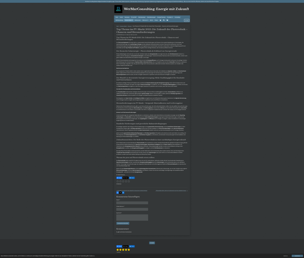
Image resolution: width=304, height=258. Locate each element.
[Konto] (160, 20)
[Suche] (163, 20)
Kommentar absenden (122, 223)
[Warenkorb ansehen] (167, 20)
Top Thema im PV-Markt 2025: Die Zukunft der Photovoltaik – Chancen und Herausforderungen (155, 26)
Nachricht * (119, 213)
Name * (118, 200)
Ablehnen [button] (285, 255)
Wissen (129, 26)
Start (117, 26)
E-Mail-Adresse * (120, 206)
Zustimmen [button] (297, 255)
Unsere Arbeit (123, 26)
